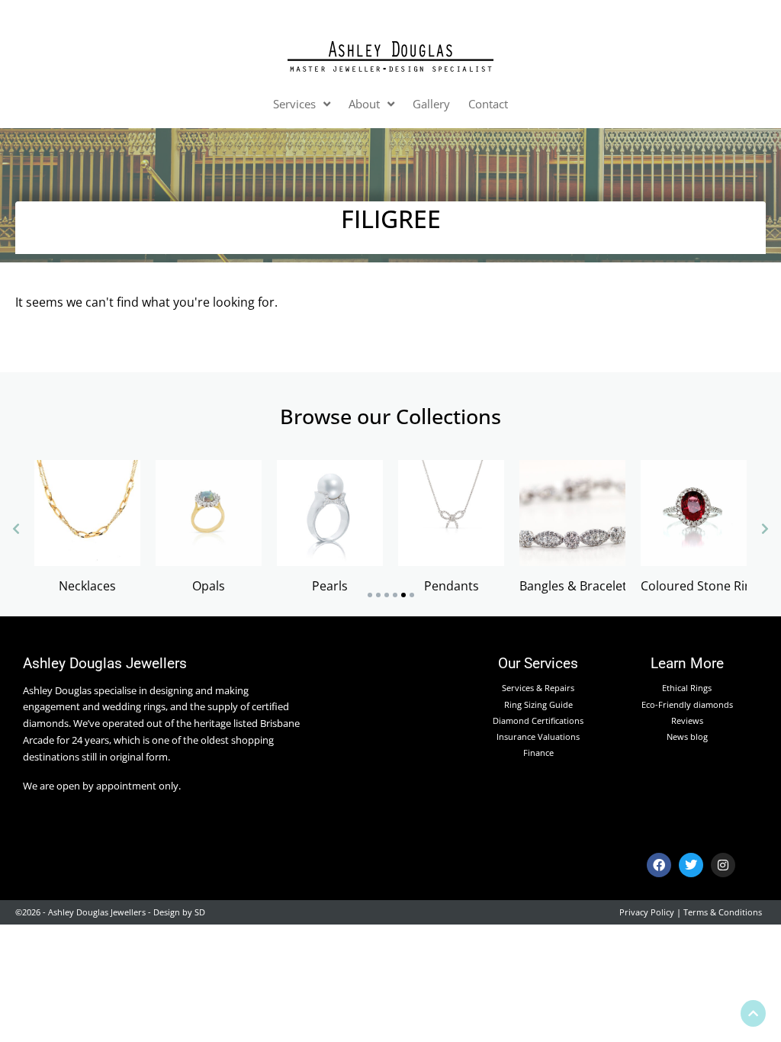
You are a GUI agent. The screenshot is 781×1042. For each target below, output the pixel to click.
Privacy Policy (646, 912)
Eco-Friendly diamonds (687, 704)
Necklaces (87, 585)
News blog (687, 736)
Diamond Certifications (538, 720)
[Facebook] (659, 865)
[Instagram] (723, 865)
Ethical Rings (687, 687)
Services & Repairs (538, 687)
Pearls (330, 585)
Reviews (687, 720)
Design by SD (179, 912)
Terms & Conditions (722, 912)
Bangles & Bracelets (576, 585)
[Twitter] (691, 865)
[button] (370, 595)
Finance (538, 752)
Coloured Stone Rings (703, 585)
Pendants (451, 585)
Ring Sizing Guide (538, 704)
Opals (208, 585)
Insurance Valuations (538, 736)
